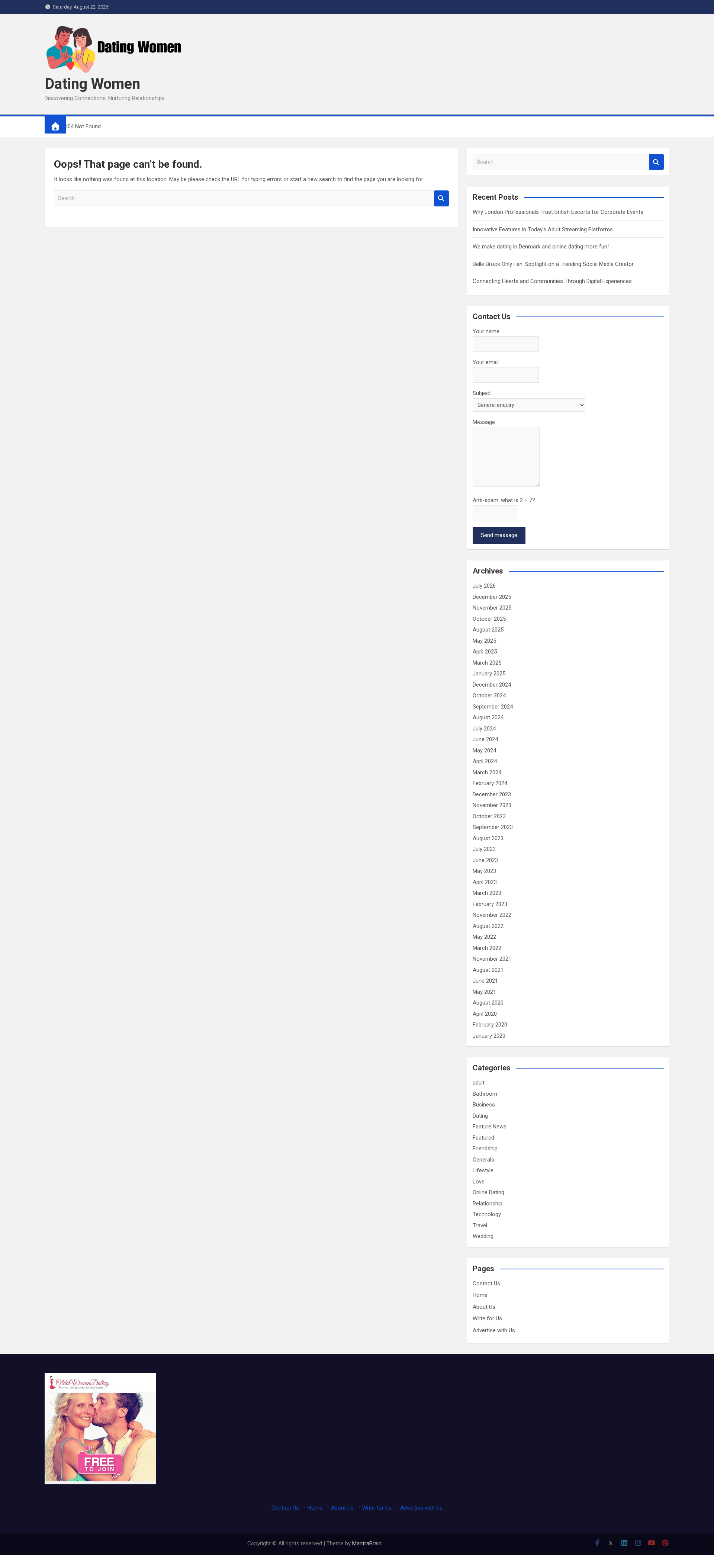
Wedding (483, 1236)
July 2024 (484, 728)
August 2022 (488, 926)
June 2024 (485, 739)
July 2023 (484, 849)
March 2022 (487, 948)
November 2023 (492, 805)
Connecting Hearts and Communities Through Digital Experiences (552, 281)
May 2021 (484, 992)
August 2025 (488, 629)
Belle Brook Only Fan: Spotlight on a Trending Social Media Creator (553, 264)
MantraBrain (367, 1543)
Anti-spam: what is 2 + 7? (504, 500)
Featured (483, 1137)
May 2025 (484, 640)
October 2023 (489, 816)
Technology (487, 1214)
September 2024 (493, 706)
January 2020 (489, 1035)
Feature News (489, 1126)
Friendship (485, 1148)
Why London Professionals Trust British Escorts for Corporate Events (558, 212)
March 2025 (487, 662)
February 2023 (490, 904)
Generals (483, 1159)
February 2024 (490, 783)
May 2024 (484, 750)
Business (484, 1104)
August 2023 (488, 838)
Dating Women (92, 84)
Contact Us (486, 1283)
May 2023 (484, 871)
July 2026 (484, 585)
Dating (480, 1115)
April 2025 (485, 651)
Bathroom (485, 1093)
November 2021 (492, 958)
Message (484, 422)
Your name (486, 331)
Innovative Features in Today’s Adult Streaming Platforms (543, 229)
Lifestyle (483, 1170)
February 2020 (490, 1024)
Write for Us (487, 1318)
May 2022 (484, 937)
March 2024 (487, 772)
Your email (486, 362)
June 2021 (485, 980)
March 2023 (487, 893)
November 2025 (492, 607)
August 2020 (488, 1002)
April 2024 (485, 761)
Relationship (487, 1203)
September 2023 (493, 827)
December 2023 (492, 794)
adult (479, 1082)
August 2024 (488, 717)
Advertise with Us (494, 1330)
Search (441, 198)
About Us (484, 1307)
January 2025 (489, 673)
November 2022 (492, 915)
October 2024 (489, 695)
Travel (480, 1225)
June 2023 (485, 860)
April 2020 (485, 1014)
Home (480, 1295)
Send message (499, 535)
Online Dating (488, 1192)
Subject (482, 393)
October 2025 (489, 619)
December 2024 (492, 684)
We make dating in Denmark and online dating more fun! (541, 246)
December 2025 (492, 597)
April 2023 (485, 882)
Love (479, 1181)
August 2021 (488, 970)
